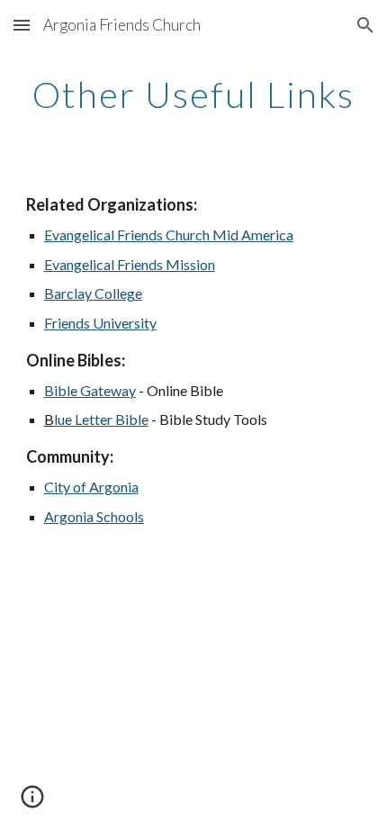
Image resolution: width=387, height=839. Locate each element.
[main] (194, 95)
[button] (21, 25)
